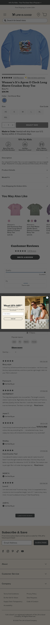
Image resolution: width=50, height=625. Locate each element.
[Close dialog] (47, 297)
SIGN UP (13, 319)
